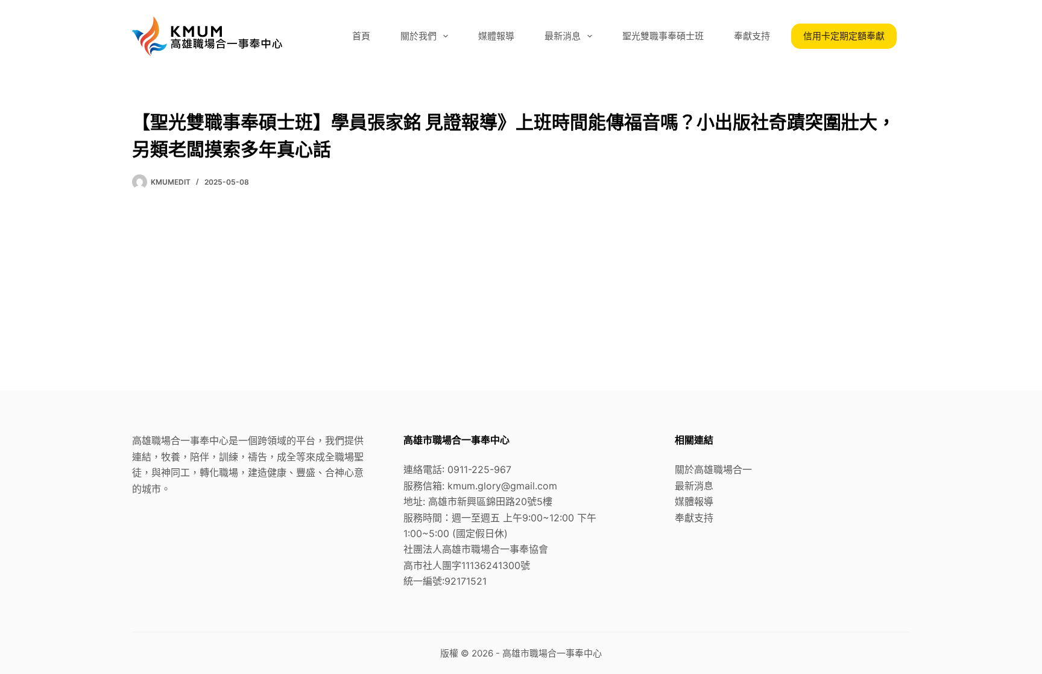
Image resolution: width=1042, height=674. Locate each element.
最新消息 (563, 36)
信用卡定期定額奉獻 (844, 36)
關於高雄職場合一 (713, 469)
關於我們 (418, 36)
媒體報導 (496, 36)
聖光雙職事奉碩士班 (663, 36)
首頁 (361, 36)
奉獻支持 (752, 36)
